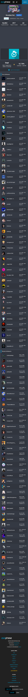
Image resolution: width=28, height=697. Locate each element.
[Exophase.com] (6, 2)
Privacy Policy (14, 666)
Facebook (14, 680)
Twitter (14, 678)
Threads (14, 676)
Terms (14, 668)
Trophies (6, 18)
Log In (24, 2)
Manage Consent (14, 664)
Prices (18, 18)
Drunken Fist (10, 15)
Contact (14, 660)
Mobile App (14, 654)
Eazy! (7, 63)
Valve (19, 646)
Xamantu (16, 645)
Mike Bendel (16, 643)
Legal (14, 662)
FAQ (14, 652)
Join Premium (14, 670)
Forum (21, 18)
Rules (14, 656)
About (14, 658)
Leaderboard (13, 18)
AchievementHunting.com (14, 682)
